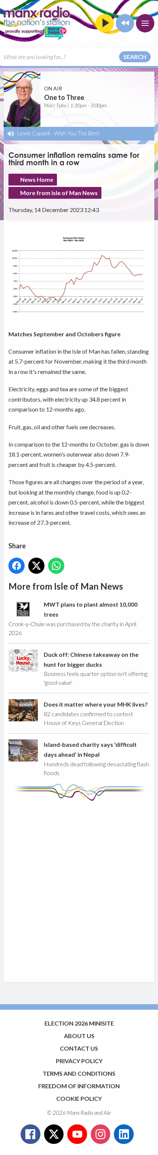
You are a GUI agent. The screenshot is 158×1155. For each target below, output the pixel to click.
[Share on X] (36, 566)
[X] (54, 1134)
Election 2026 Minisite (79, 1023)
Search (134, 56)
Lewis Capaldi (33, 133)
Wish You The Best (77, 133)
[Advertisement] (79, 888)
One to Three (64, 97)
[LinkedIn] (124, 1134)
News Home (36, 179)
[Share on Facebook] (16, 566)
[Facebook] (30, 1134)
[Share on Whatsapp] (56, 566)
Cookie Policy (79, 1098)
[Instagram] (101, 1134)
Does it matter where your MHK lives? (96, 704)
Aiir (107, 1112)
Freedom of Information (79, 1085)
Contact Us (79, 1048)
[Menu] (145, 23)
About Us (79, 1035)
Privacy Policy (79, 1060)
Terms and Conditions (79, 1073)
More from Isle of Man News (59, 192)
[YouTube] (77, 1134)
